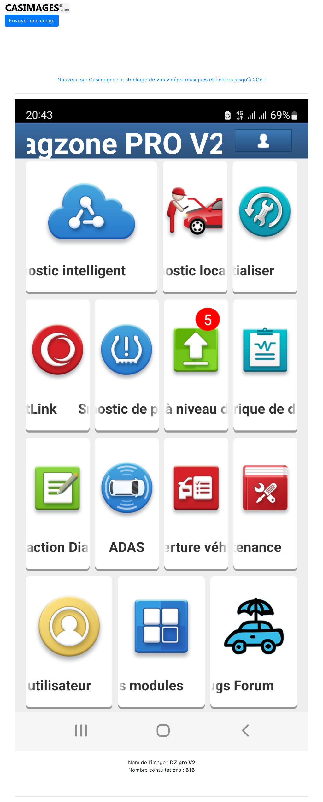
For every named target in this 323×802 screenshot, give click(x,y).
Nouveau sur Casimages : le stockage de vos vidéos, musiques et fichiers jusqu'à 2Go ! (161, 79)
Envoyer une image (32, 20)
